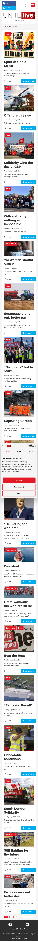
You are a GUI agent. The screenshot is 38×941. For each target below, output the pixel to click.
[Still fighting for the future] (19, 851)
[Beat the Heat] (19, 648)
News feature (11, 244)
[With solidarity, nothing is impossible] (19, 211)
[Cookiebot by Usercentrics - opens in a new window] (27, 446)
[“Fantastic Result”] (19, 698)
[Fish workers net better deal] (19, 893)
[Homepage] (19, 15)
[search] (26, 5)
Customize (18, 487)
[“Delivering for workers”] (19, 518)
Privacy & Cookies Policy (19, 929)
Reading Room (21, 939)
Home (4, 26)
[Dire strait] (19, 564)
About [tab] (31, 451)
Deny (19, 493)
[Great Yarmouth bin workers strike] (19, 603)
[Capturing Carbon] (19, 413)
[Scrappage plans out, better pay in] (19, 308)
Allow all (19, 480)
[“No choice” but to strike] (19, 361)
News (8, 34)
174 (25, 917)
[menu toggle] (33, 5)
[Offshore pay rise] (19, 106)
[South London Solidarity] (19, 803)
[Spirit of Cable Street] (19, 56)
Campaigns (10, 628)
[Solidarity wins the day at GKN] (19, 157)
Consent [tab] (7, 451)
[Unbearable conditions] (19, 749)
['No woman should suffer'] (19, 260)
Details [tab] (19, 451)
